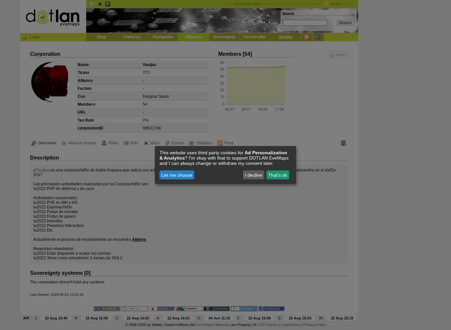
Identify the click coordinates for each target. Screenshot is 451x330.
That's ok (277, 175)
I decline (253, 175)
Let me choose (176, 175)
